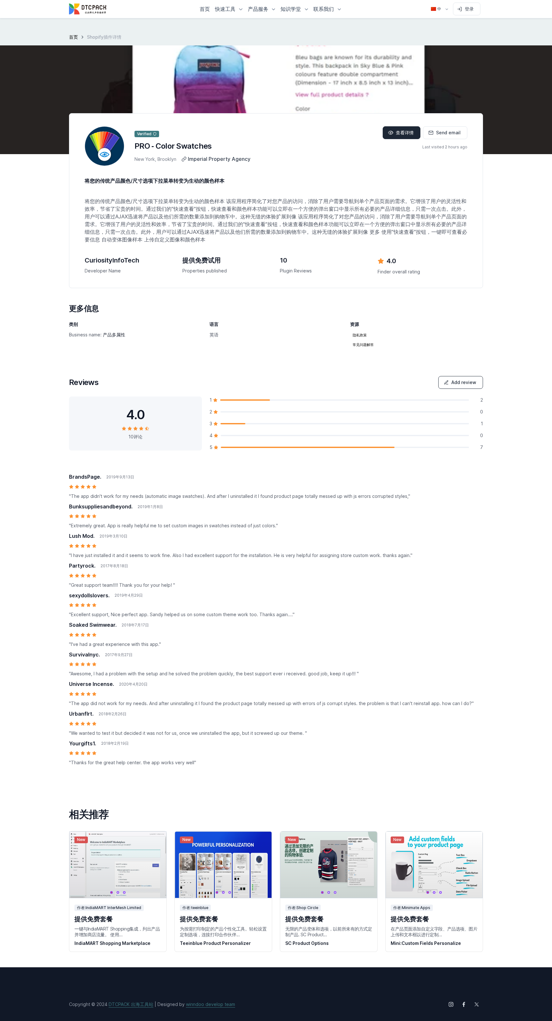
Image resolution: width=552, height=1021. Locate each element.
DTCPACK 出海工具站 (131, 1004)
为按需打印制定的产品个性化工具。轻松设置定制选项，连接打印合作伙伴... (223, 931)
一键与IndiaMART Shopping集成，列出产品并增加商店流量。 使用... (117, 931)
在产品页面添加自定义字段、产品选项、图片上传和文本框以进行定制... (434, 931)
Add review (463, 382)
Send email (448, 132)
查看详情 (405, 132)
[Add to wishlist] (155, 842)
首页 (73, 37)
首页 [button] (205, 9)
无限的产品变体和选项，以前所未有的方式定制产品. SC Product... (328, 931)
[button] (228, 9)
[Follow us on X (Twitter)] (476, 1004)
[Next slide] (155, 864)
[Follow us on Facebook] (463, 1004)
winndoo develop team (210, 1004)
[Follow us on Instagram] (451, 1004)
